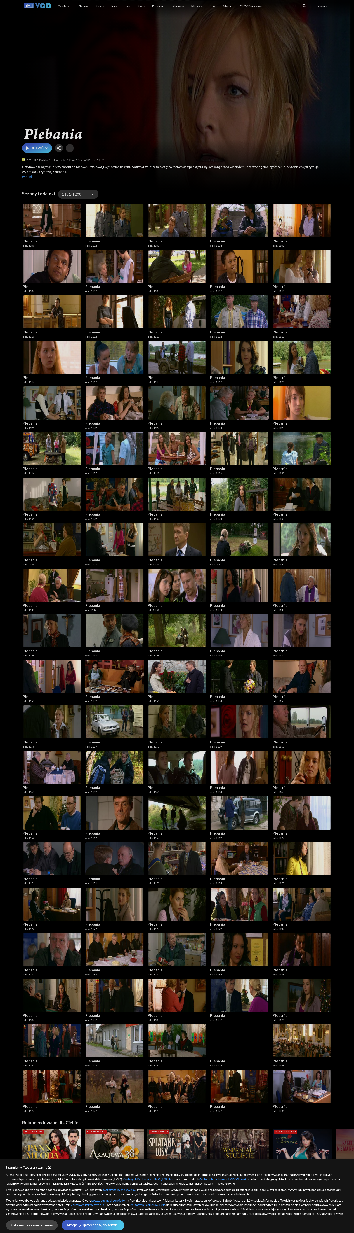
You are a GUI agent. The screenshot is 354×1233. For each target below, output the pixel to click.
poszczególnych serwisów (119, 1189)
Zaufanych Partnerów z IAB (89, 1204)
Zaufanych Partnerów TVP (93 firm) (222, 1179)
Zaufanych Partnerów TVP (147, 1204)
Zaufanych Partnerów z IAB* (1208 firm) (149, 1179)
